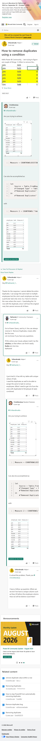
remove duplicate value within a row (19, 678)
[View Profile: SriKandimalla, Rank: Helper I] (4, 44)
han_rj (18, 680)
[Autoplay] (17, 663)
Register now (7, 17)
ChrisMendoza (13, 105)
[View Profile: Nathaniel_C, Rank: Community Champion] (7, 318)
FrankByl (19, 699)
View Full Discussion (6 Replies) (12, 269)
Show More (7, 88)
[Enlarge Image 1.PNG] (18, 138)
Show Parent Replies (7, 272)
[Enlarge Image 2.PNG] (16, 234)
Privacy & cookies (19, 730)
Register (29, 24)
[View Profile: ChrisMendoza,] (6, 106)
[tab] (20, 663)
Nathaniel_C (11, 283)
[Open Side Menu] (3, 24)
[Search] (24, 24)
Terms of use (31, 730)
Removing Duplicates (13, 686)
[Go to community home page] (14, 24)
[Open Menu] (37, 30)
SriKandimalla (12, 43)
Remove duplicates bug (14, 704)
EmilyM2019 (19, 715)
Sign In (36, 24)
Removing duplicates (13, 712)
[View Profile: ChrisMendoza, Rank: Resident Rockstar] (10, 403)
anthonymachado (22, 707)
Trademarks (5, 734)
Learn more (27, 37)
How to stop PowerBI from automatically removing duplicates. (20, 695)
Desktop (6, 30)
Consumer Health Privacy (29, 737)
